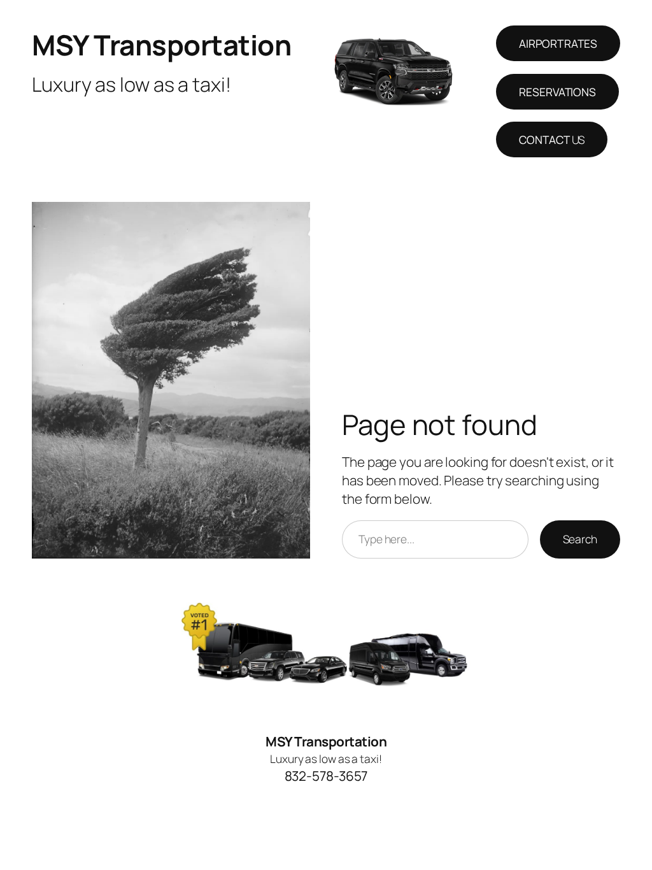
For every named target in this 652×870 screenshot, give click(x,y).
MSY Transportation (161, 44)
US (552, 139)
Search (580, 538)
